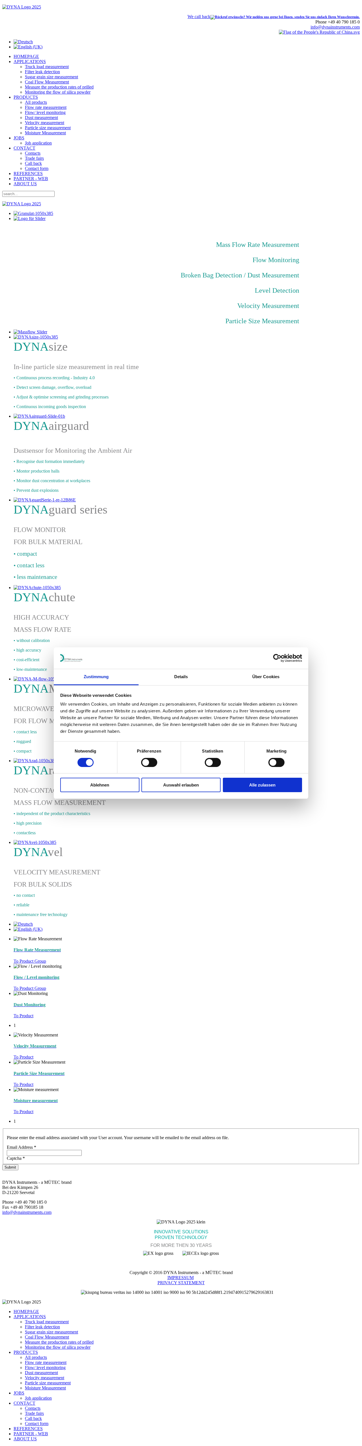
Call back (33, 163)
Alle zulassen (262, 785)
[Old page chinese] (319, 32)
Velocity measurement (44, 122)
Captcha (16, 1158)
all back (199, 16)
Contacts (32, 153)
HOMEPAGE (26, 56)
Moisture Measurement (45, 132)
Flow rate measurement (45, 107)
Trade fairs (34, 158)
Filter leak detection (42, 71)
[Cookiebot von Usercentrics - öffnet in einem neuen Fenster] (277, 658)
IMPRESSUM (180, 1277)
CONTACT (24, 148)
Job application (38, 143)
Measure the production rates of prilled (59, 87)
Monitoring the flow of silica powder (57, 92)
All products (36, 102)
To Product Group (30, 961)
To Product (23, 1015)
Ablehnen (99, 785)
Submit (10, 1167)
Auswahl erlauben (181, 785)
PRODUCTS (26, 97)
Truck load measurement (47, 66)
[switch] (149, 762)
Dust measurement (41, 117)
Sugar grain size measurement (51, 76)
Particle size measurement (48, 127)
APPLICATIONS (30, 61)
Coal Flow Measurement (47, 81)
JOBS (19, 137)
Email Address (21, 1147)
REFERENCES (28, 173)
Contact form (36, 168)
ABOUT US (25, 183)
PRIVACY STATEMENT (181, 1282)
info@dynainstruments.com (335, 27)
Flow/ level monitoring (45, 112)
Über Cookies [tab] (265, 676)
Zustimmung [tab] (96, 676)
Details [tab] (181, 676)
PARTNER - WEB (31, 178)
